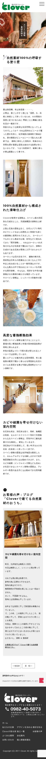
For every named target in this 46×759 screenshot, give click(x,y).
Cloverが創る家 (9, 731)
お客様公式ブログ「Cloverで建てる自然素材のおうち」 (21, 646)
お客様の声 (37, 731)
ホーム (5, 723)
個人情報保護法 (23, 739)
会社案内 (21, 735)
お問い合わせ (8, 739)
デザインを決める (24, 727)
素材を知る (37, 727)
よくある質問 (8, 735)
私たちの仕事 (8, 727)
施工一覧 (21, 731)
